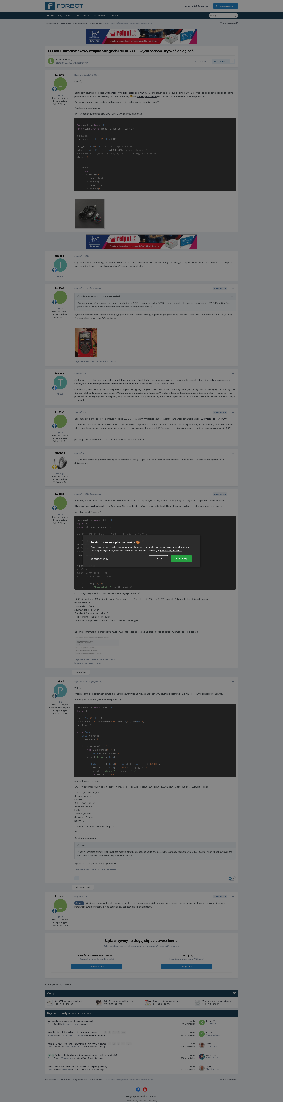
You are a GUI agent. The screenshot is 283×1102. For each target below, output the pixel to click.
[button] (99, 558)
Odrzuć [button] (158, 558)
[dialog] (141, 551)
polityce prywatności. (171, 550)
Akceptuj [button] (181, 558)
